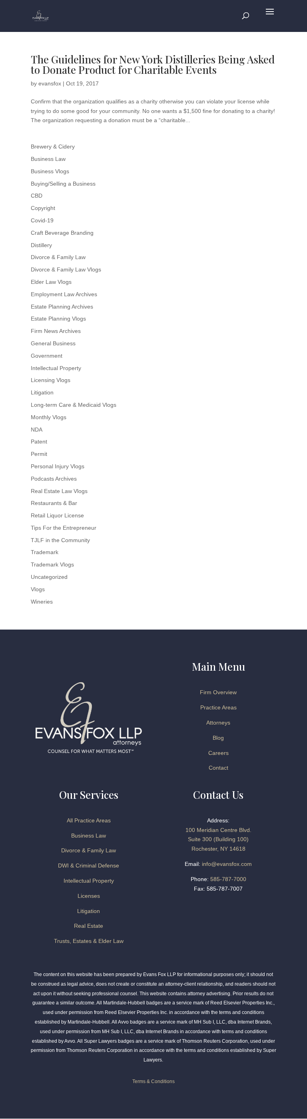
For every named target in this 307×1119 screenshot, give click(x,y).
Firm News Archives (56, 331)
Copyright (43, 208)
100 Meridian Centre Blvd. (218, 830)
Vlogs (38, 589)
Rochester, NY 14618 (218, 849)
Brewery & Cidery (53, 146)
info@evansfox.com (227, 864)
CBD (36, 195)
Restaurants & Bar (54, 503)
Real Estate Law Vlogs (59, 491)
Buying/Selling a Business (63, 183)
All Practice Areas (89, 820)
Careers (218, 753)
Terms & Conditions (153, 1081)
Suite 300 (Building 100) (218, 839)
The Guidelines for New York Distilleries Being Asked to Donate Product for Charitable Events (153, 64)
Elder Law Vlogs (51, 282)
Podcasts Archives (54, 478)
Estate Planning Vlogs (58, 318)
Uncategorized (49, 577)
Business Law (48, 159)
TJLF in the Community (60, 540)
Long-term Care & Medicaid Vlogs (73, 405)
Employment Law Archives (64, 294)
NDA (36, 429)
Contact (218, 767)
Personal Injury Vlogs (57, 466)
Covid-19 (42, 220)
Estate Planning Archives (62, 306)
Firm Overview (218, 692)
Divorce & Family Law (58, 257)
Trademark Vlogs (52, 564)
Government (46, 356)
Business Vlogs (50, 171)
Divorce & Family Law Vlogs (66, 269)
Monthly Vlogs (48, 417)
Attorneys (218, 722)
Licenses (89, 896)
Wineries (42, 601)
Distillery (41, 245)
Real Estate (88, 926)
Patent (39, 441)
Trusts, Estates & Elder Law (89, 941)
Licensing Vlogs (50, 380)
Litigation (42, 392)
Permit (39, 454)
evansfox (49, 83)
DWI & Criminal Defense (88, 865)
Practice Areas (218, 707)
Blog (218, 738)
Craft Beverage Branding (62, 233)
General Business (53, 343)
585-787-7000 (228, 879)
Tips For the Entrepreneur (63, 528)
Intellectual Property (56, 368)
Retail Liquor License (57, 515)
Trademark (44, 552)
